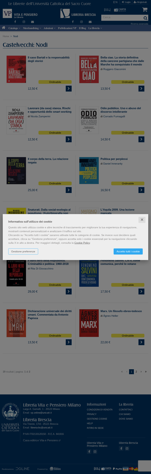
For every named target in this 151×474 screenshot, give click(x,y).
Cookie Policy (82, 242)
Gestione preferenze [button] (23, 251)
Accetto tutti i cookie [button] (128, 251)
